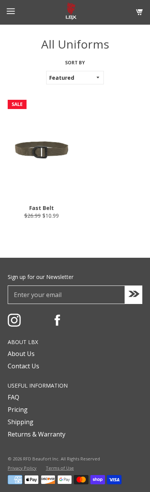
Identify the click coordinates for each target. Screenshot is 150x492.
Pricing (18, 409)
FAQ (13, 397)
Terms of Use (60, 468)
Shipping (20, 422)
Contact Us (23, 366)
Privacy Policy (22, 468)
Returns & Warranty (36, 434)
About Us (21, 353)
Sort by (75, 63)
